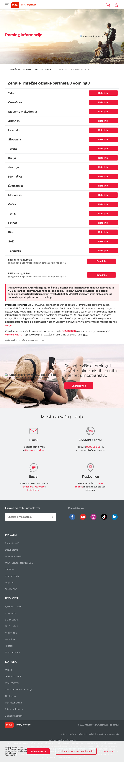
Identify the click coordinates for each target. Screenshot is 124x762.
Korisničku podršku (35, 450)
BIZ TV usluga (11, 620)
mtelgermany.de (112, 734)
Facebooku (27, 487)
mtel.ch (91, 734)
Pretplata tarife (12, 543)
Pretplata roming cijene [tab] (74, 69)
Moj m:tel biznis (12, 652)
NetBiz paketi (11, 626)
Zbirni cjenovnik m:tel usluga (18, 689)
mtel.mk (82, 734)
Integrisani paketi (13, 556)
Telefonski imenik (13, 676)
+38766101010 (13, 334)
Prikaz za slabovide (14, 709)
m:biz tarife (10, 613)
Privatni (11, 535)
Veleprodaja (11, 633)
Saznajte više (79, 386)
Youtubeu (39, 487)
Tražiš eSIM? (11, 589)
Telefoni (9, 646)
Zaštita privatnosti (14, 716)
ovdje (8, 325)
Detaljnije (108, 751)
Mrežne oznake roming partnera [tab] (30, 69)
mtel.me (72, 734)
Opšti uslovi (10, 696)
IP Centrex (10, 639)
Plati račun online (13, 703)
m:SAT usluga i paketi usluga (19, 563)
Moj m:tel (9, 583)
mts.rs (64, 734)
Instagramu (33, 490)
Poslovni (12, 598)
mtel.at (100, 734)
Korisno (11, 661)
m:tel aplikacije (12, 576)
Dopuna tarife (11, 550)
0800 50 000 (93, 447)
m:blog (8, 670)
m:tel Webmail (12, 683)
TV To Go (9, 569)
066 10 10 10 (69, 331)
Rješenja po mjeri (13, 606)
